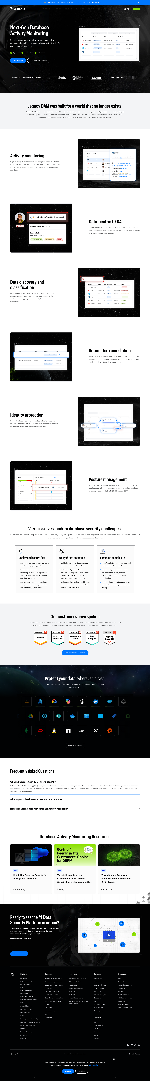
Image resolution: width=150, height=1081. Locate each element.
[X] (135, 1045)
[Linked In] (128, 1045)
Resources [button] (102, 9)
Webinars (121, 988)
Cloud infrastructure (76, 988)
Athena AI (23, 1035)
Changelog (24, 1038)
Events (120, 991)
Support (121, 982)
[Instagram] (139, 1045)
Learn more (95, 2)
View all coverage (75, 745)
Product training (123, 1004)
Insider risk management (53, 978)
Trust (66, 1054)
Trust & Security (99, 988)
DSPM (22, 987)
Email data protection (27, 1025)
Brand (96, 1001)
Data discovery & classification (26, 983)
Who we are (98, 978)
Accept (68, 1071)
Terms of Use (81, 1054)
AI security (48, 988)
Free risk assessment (39, 60)
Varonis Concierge (26, 1032)
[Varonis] (17, 8)
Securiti (96, 1038)
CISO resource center (125, 998)
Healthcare (48, 1007)
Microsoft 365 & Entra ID (77, 978)
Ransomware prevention (53, 982)
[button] (11, 946)
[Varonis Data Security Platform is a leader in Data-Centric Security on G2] (57, 645)
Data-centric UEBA (26, 996)
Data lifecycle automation (54, 998)
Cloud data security (51, 995)
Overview (23, 978)
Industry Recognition (101, 995)
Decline (81, 1071)
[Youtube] (132, 1045)
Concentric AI (98, 1025)
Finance (47, 1004)
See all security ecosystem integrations (78, 1002)
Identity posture (25, 1012)
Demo (136, 9)
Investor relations (100, 985)
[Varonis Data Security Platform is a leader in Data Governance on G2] (75, 645)
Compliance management (54, 985)
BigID (96, 1022)
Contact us (97, 998)
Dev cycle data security (53, 1001)
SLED (46, 1014)
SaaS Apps (73, 985)
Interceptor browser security (30, 1022)
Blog (120, 978)
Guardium (97, 1032)
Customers (80, 9)
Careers (96, 982)
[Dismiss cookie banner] (114, 1059)
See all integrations (76, 998)
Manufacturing (50, 1011)
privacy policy (94, 1065)
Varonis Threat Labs (125, 1007)
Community (122, 1001)
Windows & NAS (75, 982)
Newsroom (97, 991)
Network (72, 995)
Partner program (99, 1004)
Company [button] (91, 9)
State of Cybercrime (125, 985)
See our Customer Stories (75, 653)
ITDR (22, 1016)
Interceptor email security (29, 1019)
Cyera (96, 1028)
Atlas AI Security (26, 1006)
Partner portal (98, 1011)
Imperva (96, 1035)
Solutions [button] (57, 9)
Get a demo (18, 60)
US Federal (48, 1017)
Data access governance (28, 999)
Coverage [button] (68, 9)
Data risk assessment (52, 991)
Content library (123, 995)
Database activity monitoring (26, 992)
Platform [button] (46, 9)
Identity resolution (26, 1009)
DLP (21, 1003)
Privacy (72, 1054)
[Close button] (138, 2)
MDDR (22, 1028)
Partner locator (99, 1007)
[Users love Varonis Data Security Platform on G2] (109, 645)
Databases (73, 991)
